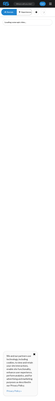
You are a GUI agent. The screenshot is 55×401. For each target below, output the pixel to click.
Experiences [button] (26, 12)
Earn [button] (42, 4)
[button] (36, 12)
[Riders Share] (6, 4)
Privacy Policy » (14, 391)
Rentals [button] (10, 12)
